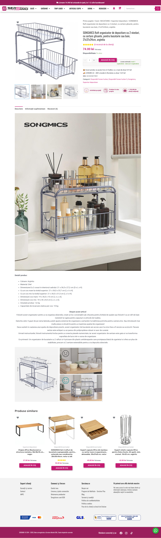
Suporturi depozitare (119, 21)
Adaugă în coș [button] (30, 465)
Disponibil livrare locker (99, 79)
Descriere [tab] (19, 109)
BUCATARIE (105, 21)
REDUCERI (102, 8)
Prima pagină (88, 21)
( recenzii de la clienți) (104, 44)
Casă (32, 8)
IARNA (90, 8)
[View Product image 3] (54, 91)
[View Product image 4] (70, 91)
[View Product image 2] (38, 91)
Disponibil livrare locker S (118, 79)
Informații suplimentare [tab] (35, 109)
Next (77, 91)
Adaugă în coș (108, 60)
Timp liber (58, 8)
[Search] (157, 8)
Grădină (44, 8)
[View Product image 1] (22, 91)
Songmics (131, 79)
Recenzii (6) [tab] (53, 109)
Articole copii (75, 8)
